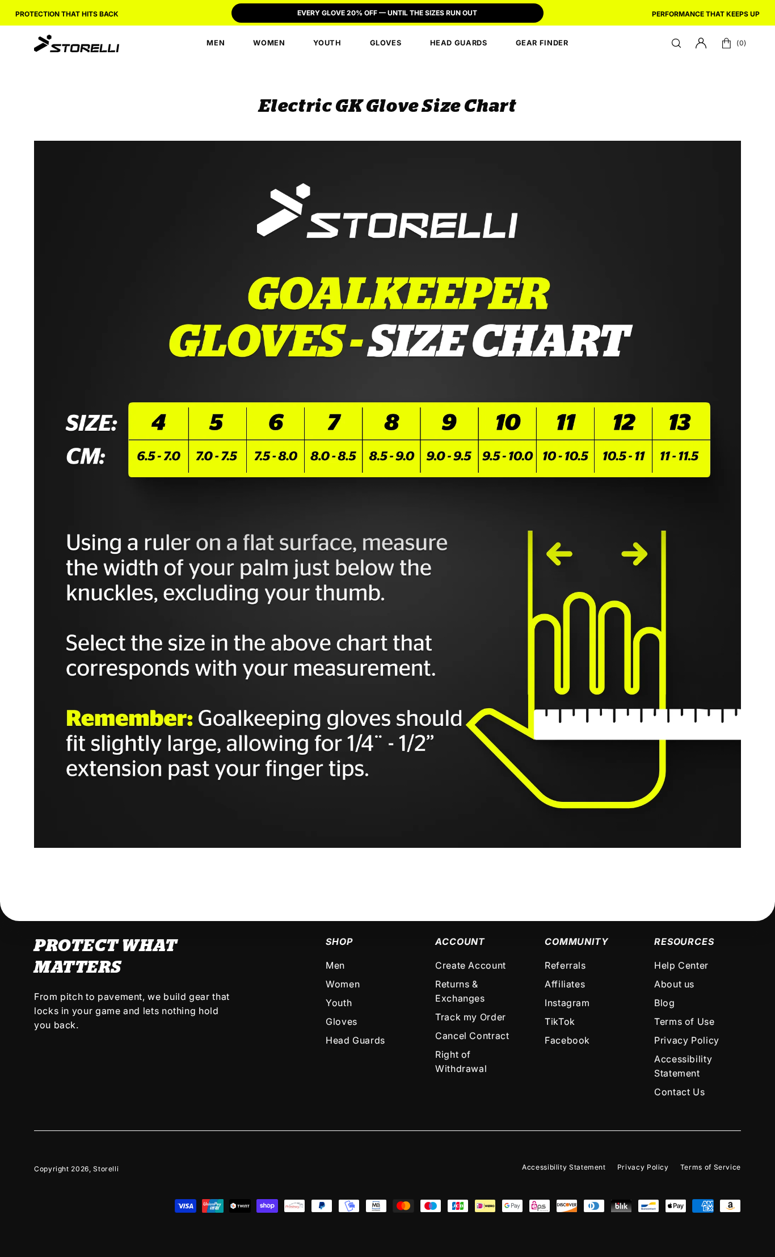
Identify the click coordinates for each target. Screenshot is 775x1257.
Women (343, 984)
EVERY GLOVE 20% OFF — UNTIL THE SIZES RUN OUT (387, 13)
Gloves (341, 1021)
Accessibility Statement (564, 1167)
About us (674, 984)
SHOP (339, 941)
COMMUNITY (576, 941)
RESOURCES (684, 941)
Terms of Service (710, 1167)
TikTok (560, 1021)
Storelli (106, 1168)
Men (335, 965)
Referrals (565, 965)
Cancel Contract (472, 1035)
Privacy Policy (686, 1040)
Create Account (470, 965)
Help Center (681, 965)
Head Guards (355, 1040)
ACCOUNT (460, 941)
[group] (387, 14)
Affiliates (565, 984)
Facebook (567, 1040)
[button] (676, 43)
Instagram (567, 1002)
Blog (664, 1002)
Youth (339, 1002)
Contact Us (679, 1092)
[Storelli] (76, 43)
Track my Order (470, 1017)
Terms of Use (684, 1021)
